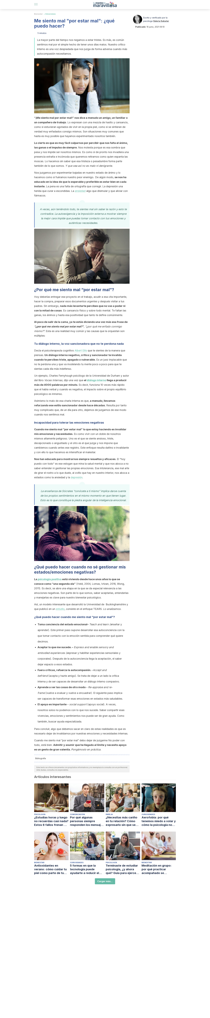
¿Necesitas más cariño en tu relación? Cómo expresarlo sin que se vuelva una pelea (121, 821)
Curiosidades (148, 814)
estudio (60, 608)
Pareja (109, 814)
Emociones (50, 14)
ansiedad (80, 190)
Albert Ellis (81, 350)
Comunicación (77, 814)
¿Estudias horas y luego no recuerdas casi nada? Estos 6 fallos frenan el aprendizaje (51, 821)
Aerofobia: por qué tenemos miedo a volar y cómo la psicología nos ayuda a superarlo (159, 821)
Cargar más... (105, 881)
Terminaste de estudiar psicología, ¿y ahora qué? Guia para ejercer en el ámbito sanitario (122, 869)
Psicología (39, 814)
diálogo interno (96, 380)
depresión (76, 477)
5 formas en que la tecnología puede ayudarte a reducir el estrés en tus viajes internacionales (84, 869)
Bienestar (38, 14)
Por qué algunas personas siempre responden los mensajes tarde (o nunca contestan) (87, 821)
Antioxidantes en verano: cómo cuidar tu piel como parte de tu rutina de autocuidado (50, 869)
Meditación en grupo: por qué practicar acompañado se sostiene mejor (157, 869)
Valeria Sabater (161, 21)
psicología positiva (50, 579)
